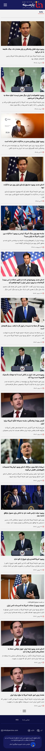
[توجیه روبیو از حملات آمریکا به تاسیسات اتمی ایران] (22, 586)
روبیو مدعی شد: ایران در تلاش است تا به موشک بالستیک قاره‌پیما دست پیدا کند (23, 376)
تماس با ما (25, 720)
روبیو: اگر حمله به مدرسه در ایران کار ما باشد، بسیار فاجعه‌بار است (22, 327)
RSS (17, 720)
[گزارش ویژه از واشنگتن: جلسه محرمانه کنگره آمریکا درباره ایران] (22, 405)
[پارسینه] (31, 5)
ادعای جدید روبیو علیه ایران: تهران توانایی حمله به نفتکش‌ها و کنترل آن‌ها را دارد (26, 650)
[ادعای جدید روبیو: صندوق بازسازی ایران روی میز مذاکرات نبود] (22, 169)
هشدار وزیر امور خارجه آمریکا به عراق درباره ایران (27, 695)
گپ (41, 730)
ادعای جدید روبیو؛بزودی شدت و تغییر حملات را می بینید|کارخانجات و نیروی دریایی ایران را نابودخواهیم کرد (23, 281)
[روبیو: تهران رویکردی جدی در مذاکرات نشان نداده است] (22, 126)
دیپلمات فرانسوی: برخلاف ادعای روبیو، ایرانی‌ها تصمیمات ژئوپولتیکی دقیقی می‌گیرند (23, 468)
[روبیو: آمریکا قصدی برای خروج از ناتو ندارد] (22, 543)
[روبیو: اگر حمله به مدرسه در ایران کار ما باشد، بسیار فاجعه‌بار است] (22, 310)
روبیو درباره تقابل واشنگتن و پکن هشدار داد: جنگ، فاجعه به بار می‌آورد (23, 51)
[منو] (5, 5)
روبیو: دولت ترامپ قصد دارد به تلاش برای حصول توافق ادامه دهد (24, 514)
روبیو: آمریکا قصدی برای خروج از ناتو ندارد (29, 559)
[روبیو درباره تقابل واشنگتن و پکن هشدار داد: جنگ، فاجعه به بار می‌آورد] (22, 33)
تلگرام (32, 730)
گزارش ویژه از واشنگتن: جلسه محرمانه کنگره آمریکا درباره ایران (24, 422)
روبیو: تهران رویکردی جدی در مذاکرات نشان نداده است (24, 141)
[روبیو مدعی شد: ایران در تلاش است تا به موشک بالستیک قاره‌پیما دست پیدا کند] (22, 359)
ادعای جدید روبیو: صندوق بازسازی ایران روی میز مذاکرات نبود (24, 186)
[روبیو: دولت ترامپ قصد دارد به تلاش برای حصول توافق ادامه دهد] (22, 497)
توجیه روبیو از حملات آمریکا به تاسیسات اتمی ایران (25, 605)
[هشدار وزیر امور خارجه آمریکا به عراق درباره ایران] (22, 679)
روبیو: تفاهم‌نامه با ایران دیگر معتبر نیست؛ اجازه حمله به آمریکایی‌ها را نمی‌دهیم (24, 97)
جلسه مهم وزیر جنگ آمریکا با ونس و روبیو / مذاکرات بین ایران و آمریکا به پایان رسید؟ (23, 235)
